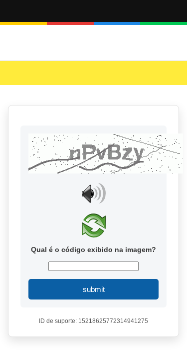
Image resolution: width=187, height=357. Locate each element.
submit (94, 289)
